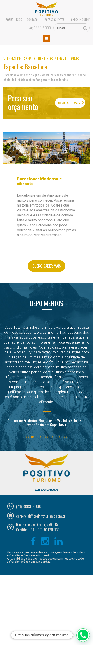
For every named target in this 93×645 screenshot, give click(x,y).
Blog (19, 19)
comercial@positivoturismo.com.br (40, 516)
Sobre (9, 19)
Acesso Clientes (55, 19)
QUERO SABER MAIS (68, 102)
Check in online (80, 19)
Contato (32, 19)
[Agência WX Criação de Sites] (46, 486)
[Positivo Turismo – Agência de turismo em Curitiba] (46, 9)
